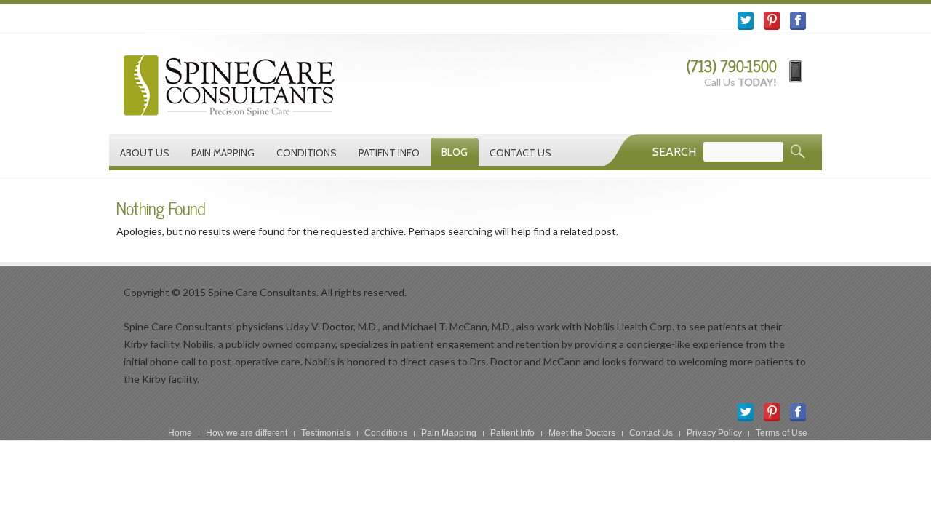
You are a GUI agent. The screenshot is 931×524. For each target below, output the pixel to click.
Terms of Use (781, 433)
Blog (454, 152)
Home (180, 433)
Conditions (306, 152)
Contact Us (520, 152)
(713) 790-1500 (732, 66)
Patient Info (389, 152)
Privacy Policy (714, 433)
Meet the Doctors (581, 433)
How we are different (246, 433)
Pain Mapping (223, 152)
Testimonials (326, 433)
